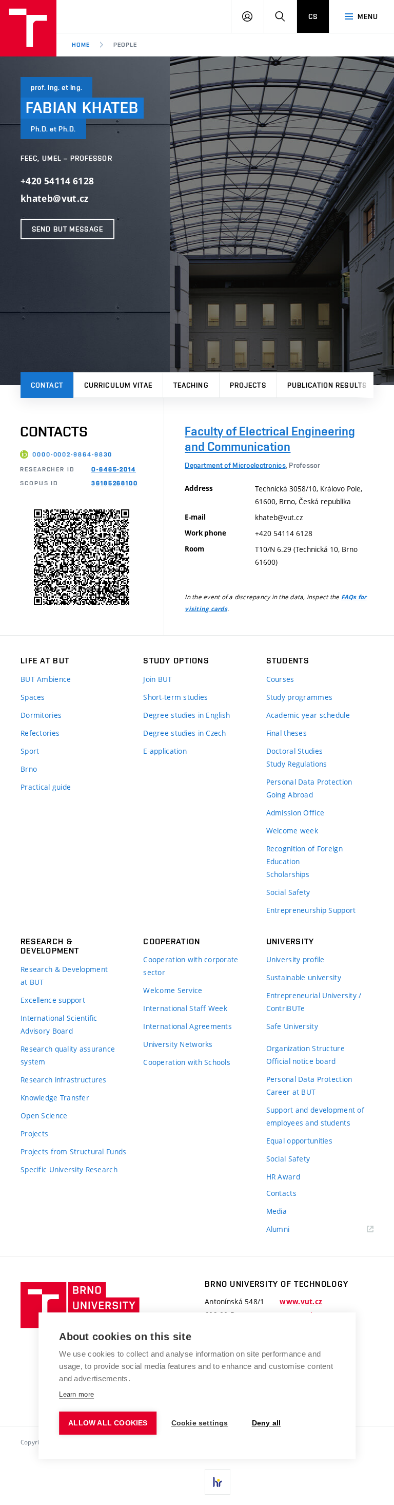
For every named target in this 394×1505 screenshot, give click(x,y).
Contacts (281, 1193)
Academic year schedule (308, 715)
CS (313, 16)
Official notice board (301, 1061)
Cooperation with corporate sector (190, 966)
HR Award (283, 1177)
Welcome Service (172, 990)
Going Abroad (289, 794)
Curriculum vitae (118, 385)
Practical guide (46, 787)
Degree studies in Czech (184, 733)
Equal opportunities (299, 1141)
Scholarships (287, 874)
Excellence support (53, 1000)
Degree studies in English (186, 715)
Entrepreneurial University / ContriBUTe (314, 1001)
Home (81, 44)
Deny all (266, 1423)
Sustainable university (303, 977)
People (125, 44)
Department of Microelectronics (235, 465)
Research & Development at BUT (64, 975)
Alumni (278, 1229)
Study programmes (299, 697)
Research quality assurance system (68, 1055)
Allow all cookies (107, 1423)
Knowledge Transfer (55, 1097)
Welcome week (292, 830)
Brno (29, 769)
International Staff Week (185, 1008)
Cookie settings (199, 1423)
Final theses (286, 733)
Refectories (40, 733)
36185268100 (114, 483)
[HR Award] (217, 1482)
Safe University (292, 1026)
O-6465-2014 (113, 469)
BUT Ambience (46, 679)
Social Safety (288, 892)
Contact (47, 385)
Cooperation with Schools (186, 1062)
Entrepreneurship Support (311, 910)
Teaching (191, 385)
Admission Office (295, 812)
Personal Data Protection (309, 782)
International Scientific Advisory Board (59, 1024)
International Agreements (187, 1026)
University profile (295, 959)
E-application (165, 751)
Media (276, 1211)
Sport (30, 751)
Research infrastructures (64, 1079)
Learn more (76, 1394)
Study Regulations (296, 764)
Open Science (44, 1115)
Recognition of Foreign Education (304, 855)
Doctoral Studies (294, 751)
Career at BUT (291, 1092)
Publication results (327, 385)
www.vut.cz (301, 1301)
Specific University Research (69, 1169)
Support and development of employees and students (315, 1116)
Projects (248, 385)
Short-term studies (175, 697)
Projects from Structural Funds (73, 1151)
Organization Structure (305, 1048)
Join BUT (157, 679)
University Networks (177, 1044)
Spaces (33, 697)
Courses (280, 679)
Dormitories (41, 715)
